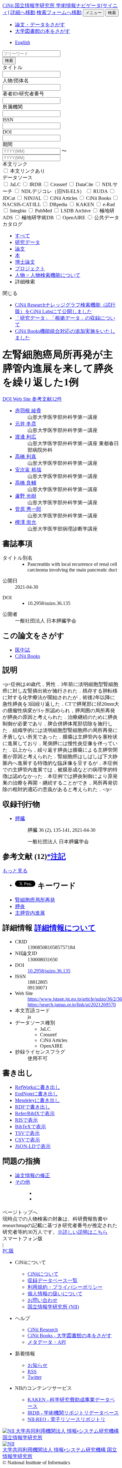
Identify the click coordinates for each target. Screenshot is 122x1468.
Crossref (58, 184)
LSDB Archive (75, 210)
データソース (18, 177)
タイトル (13, 67)
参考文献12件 (47, 399)
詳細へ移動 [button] (22, 12)
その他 (22, 1182)
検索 (112, 12)
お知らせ (38, 1365)
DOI (7, 132)
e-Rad (108, 204)
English (22, 42)
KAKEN (85, 204)
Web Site (22, 399)
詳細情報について (65, 928)
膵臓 (20, 818)
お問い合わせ (43, 1300)
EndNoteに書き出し (36, 1093)
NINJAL (33, 198)
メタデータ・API (47, 1342)
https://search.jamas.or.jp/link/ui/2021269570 (72, 1004)
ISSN (8, 119)
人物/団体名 (16, 80)
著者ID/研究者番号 (23, 93)
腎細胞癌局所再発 (35, 899)
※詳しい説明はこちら (83, 1232)
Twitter (35, 1377)
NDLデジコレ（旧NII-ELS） (53, 191)
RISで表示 (26, 1120)
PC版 (8, 1250)
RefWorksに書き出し (37, 1087)
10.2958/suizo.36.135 (49, 970)
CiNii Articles (64, 198)
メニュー (93, 12)
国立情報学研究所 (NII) (53, 1306)
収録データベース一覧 (53, 1280)
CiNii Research (43, 1329)
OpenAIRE (74, 217)
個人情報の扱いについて (55, 1293)
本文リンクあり (27, 171)
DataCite (84, 184)
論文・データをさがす (40, 24)
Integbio (18, 210)
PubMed (43, 210)
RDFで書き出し (32, 1107)
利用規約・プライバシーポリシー (65, 1287)
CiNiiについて (43, 1274)
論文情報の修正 (32, 1175)
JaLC (15, 184)
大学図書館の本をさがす (42, 31)
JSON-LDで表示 (33, 1146)
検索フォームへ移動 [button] (59, 12)
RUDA (100, 191)
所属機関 (13, 106)
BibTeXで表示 (30, 1126)
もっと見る (15, 870)
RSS (32, 1371)
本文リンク (15, 164)
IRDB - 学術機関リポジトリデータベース (73, 1412)
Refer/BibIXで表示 (35, 1113)
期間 (8, 144)
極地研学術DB (37, 217)
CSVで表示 (27, 1139)
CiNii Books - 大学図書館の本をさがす (70, 1335)
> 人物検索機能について (53, 275)
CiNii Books (98, 198)
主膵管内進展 (30, 913)
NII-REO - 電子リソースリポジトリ (66, 1419)
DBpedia (58, 204)
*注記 (56, 856)
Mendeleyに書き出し (37, 1100)
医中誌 (22, 650)
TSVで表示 (27, 1133)
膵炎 (20, 906)
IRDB (35, 184)
